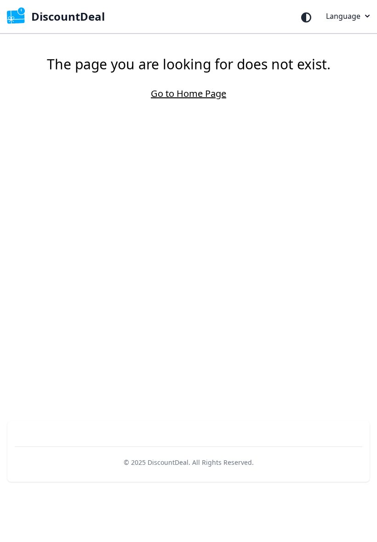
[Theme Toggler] (306, 17)
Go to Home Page (188, 93)
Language (343, 16)
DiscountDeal (168, 462)
